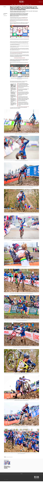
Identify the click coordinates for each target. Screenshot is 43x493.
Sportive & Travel (19, 4)
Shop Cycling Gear (27, 4)
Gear (12, 4)
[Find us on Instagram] (40, 1)
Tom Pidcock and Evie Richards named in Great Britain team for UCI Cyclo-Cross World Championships (7, 465)
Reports (5, 6)
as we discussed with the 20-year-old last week (16, 52)
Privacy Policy (7, 479)
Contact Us (21, 473)
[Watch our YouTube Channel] (39, 1)
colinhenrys (5, 14)
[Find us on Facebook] (38, 1)
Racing (23, 4)
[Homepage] (36, 477)
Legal (4, 479)
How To (15, 4)
